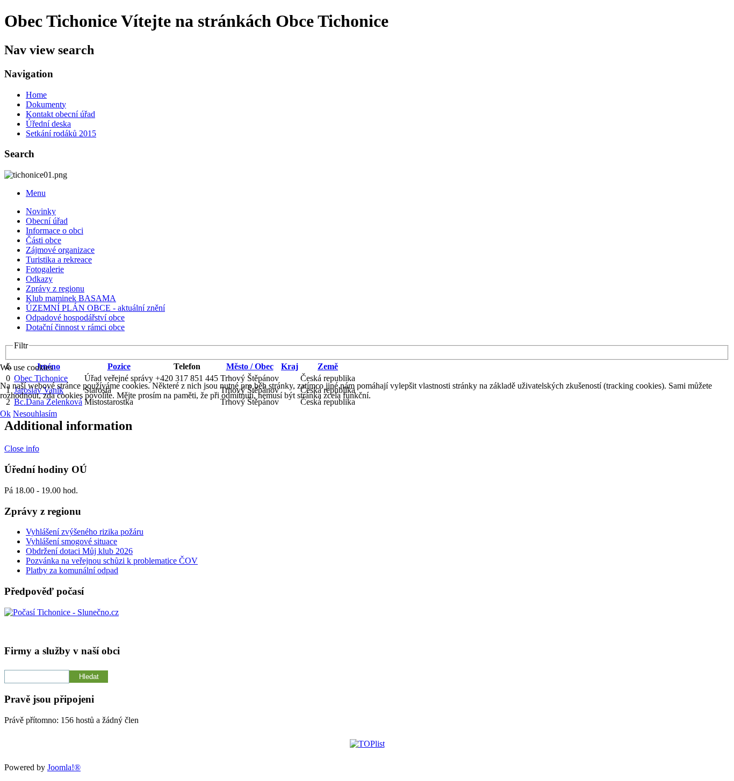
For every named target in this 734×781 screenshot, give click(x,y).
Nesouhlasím (35, 413)
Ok (5, 413)
